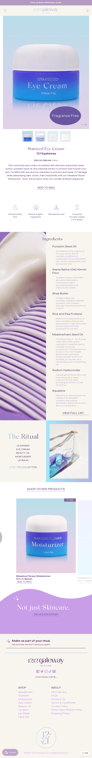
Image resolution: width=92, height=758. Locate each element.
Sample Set (25, 692)
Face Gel (23, 717)
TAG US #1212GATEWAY (46, 614)
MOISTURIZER (23, 457)
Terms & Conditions (63, 703)
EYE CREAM (23, 449)
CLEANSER (23, 446)
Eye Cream (25, 703)
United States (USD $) (45, 677)
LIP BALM (23, 460)
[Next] (84, 124)
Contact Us (58, 699)
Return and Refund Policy (66, 710)
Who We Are (59, 692)
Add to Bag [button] (46, 188)
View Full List (73, 413)
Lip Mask (24, 713)
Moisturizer (25, 699)
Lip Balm (23, 710)
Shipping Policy (60, 713)
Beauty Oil (24, 706)
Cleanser (23, 696)
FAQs (54, 696)
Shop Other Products (46, 489)
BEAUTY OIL (23, 453)
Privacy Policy (59, 706)
